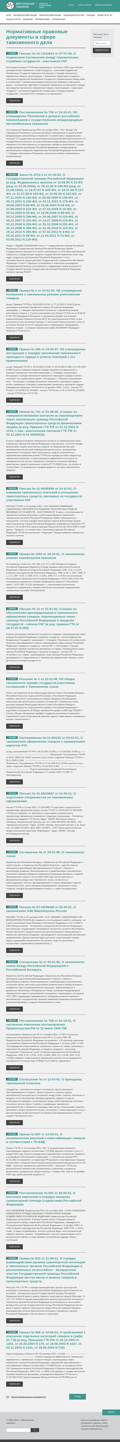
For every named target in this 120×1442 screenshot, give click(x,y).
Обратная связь (103, 5)
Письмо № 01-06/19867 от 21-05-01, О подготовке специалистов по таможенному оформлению (41, 797)
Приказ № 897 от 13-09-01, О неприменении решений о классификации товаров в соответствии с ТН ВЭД (45, 1138)
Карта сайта (84, 5)
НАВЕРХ (111, 1412)
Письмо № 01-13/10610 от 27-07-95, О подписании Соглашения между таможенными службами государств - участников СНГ (42, 57)
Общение (28, 19)
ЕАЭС (8, 15)
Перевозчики (42, 19)
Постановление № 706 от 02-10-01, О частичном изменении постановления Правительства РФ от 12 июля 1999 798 (40, 1024)
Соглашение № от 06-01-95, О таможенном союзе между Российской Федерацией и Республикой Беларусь (45, 965)
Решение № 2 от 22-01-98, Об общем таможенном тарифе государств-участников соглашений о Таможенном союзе (40, 682)
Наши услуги (13, 19)
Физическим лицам (50, 15)
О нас (71, 5)
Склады (90, 15)
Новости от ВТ (104, 15)
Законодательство (73, 15)
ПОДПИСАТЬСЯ (102, 50)
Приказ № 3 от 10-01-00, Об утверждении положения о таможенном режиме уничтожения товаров (44, 294)
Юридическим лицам (25, 15)
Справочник (58, 19)
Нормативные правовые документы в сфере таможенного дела (37, 37)
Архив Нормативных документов (28, 1397)
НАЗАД (77, 1397)
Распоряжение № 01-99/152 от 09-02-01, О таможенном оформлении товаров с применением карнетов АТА (45, 741)
